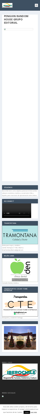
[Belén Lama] (20, 270)
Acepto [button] (27, 412)
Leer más (33, 412)
